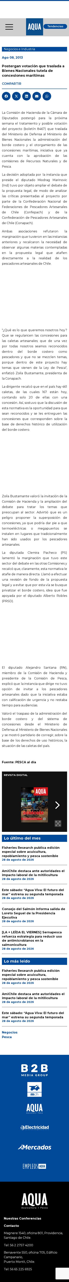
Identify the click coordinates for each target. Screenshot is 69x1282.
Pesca (7, 1037)
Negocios (9, 1032)
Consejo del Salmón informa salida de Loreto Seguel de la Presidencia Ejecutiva (33, 913)
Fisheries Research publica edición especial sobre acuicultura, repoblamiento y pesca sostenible (31, 852)
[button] (6, 96)
